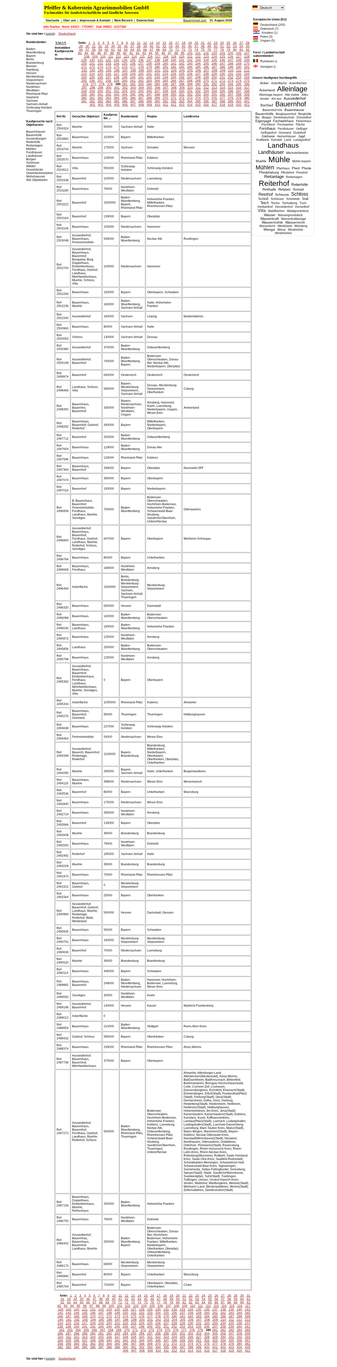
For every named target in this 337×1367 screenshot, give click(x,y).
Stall (305, 199)
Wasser (270, 215)
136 (141, 60)
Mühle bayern (301, 161)
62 (119, 49)
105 (230, 53)
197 (125, 70)
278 (101, 84)
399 (230, 101)
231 (230, 74)
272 (222, 80)
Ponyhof (301, 172)
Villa (262, 211)
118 (166, 56)
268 (190, 80)
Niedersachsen (36, 83)
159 (157, 63)
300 (108, 87)
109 (95, 56)
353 (198, 94)
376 (214, 98)
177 (133, 67)
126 (230, 56)
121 (190, 56)
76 (209, 49)
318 (84, 91)
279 (110, 84)
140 (173, 60)
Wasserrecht (295, 222)
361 (92, 98)
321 (108, 91)
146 (222, 60)
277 (93, 84)
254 (246, 77)
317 (246, 87)
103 (214, 53)
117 (158, 56)
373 (190, 98)
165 (206, 63)
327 (157, 91)
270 (206, 80)
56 (80, 49)
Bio (257, 117)
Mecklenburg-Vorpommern (35, 78)
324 (133, 91)
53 (234, 46)
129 (84, 60)
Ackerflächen (298, 83)
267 (181, 80)
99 (182, 53)
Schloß (263, 199)
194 (100, 70)
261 (133, 80)
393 (181, 101)
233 (246, 74)
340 (92, 94)
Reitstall (298, 189)
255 (84, 80)
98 (176, 53)
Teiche (275, 203)
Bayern (31, 56)
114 (134, 56)
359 (246, 94)
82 (247, 49)
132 (108, 60)
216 (108, 74)
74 (196, 49)
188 (222, 67)
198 (133, 70)
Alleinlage (292, 89)
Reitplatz (284, 189)
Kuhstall (276, 140)
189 (230, 67)
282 (133, 84)
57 (87, 49)
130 (92, 60)
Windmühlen (283, 233)
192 (84, 70)
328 (165, 91)
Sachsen (32, 100)
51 (222, 46)
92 (137, 53)
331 (190, 91)
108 (86, 56)
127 (238, 56)
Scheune (282, 194)
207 (206, 70)
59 (100, 49)
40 (151, 46)
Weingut (269, 229)
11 (138, 43)
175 (116, 67)
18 (183, 43)
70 (170, 49)
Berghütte (304, 114)
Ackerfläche (279, 83)
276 (85, 84)
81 (241, 49)
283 (141, 84)
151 (92, 63)
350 (173, 94)
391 (165, 101)
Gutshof (299, 132)
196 (116, 70)
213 (84, 74)
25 (228, 43)
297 (84, 87)
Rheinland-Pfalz (37, 94)
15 (164, 43)
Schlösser (277, 199)
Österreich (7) (268, 29)
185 (198, 67)
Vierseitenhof (284, 207)
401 (246, 101)
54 (241, 46)
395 (198, 101)
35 (119, 46)
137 (149, 60)
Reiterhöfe (299, 184)
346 (141, 94)
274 (238, 80)
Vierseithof (302, 207)
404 (108, 105)
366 (133, 98)
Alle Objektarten (37, 180)
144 (206, 60)
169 (238, 63)
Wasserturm (267, 226)
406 (125, 105)
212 (246, 70)
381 (84, 101)
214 (92, 74)
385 (116, 101)
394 (190, 101)
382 (92, 101)
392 (173, 101)
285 (157, 84)
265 (165, 80)
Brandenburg (35, 62)
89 (118, 53)
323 (124, 91)
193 (92, 70)
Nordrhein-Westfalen (33, 88)
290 (198, 84)
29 (80, 46)
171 (84, 67)
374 (198, 98)
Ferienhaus (303, 121)
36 (125, 46)
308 (173, 87)
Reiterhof (274, 183)
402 (92, 105)
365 (124, 98)
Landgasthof (301, 140)
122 (198, 56)
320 (100, 91)
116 (150, 56)
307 (165, 87)
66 (145, 49)
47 (196, 46)
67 (151, 49)
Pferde (306, 168)
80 (234, 49)
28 (247, 43)
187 (214, 67)
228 (206, 74)
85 (92, 53)
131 (100, 60)
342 (108, 94)
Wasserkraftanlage (293, 219)
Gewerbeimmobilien (39, 173)
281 (124, 84)
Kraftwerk (262, 140)
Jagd (301, 136)
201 (157, 70)
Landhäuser (271, 152)
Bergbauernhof (286, 114)
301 (116, 87)
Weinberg (300, 226)
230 (222, 74)
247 (190, 77)
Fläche (300, 124)
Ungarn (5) (266, 40)
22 (209, 43)
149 (246, 60)
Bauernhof (290, 104)
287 (173, 84)
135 (133, 60)
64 (132, 49)
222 (157, 74)
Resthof (266, 194)
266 (173, 80)
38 (138, 46)
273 (230, 80)
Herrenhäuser (286, 136)
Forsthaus (267, 128)
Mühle (279, 159)
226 (190, 74)
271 (214, 80)
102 (206, 53)
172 (92, 67)
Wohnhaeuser (35, 176)
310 (190, 87)
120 (181, 56)
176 (124, 67)
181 (165, 67)
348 (157, 94)
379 (238, 98)
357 (230, 94)
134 (124, 60)
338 (246, 91)
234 (84, 77)
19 (189, 43)
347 (149, 94)
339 (84, 94)
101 (198, 53)
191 (246, 67)
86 (99, 53)
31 (93, 46)
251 (222, 77)
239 (124, 77)
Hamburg (32, 69)
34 (113, 46)
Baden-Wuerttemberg (35, 50)
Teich (264, 203)
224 (173, 74)
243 (157, 77)
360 (84, 98)
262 (141, 80)
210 (230, 70)
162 (181, 63)
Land (287, 140)
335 (222, 91)
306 (157, 87)
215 (100, 74)
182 (173, 67)
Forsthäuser (286, 128)
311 (198, 87)
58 (93, 49)
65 (138, 49)
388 (141, 101)
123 (206, 56)
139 (165, 60)
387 (133, 101)
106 (238, 53)
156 (133, 63)
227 (198, 74)
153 (108, 63)
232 (238, 74)
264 (157, 80)
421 (246, 105)
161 (173, 63)
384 (108, 101)
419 (230, 105)
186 (206, 67)
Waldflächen (276, 211)
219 (133, 74)
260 (124, 80)
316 (238, 87)
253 (238, 77)
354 (206, 94)
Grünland (285, 132)
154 (116, 63)
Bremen (31, 66)
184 (190, 67)
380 (246, 98)
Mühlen (265, 167)
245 (173, 77)
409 (149, 105)
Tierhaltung (289, 203)
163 (190, 63)
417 (214, 105)
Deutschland (66, 33)
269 (198, 80)
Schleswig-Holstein (39, 107)
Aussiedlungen (36, 138)
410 (157, 105)
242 (149, 77)
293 (222, 84)
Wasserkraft (269, 219)
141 (181, 60)
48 (202, 46)
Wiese (281, 229)
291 (206, 84)
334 (214, 91)
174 (108, 67)
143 (198, 60)
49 (209, 46)
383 (100, 101)
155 (124, 63)
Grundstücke (34, 169)
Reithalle (269, 189)
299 (100, 87)
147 (230, 60)
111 (111, 56)
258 (108, 80)
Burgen (31, 159)
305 (149, 87)
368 (149, 98)
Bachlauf (267, 105)
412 (173, 105)
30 (87, 46)
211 (239, 70)
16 (170, 43)
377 (222, 98)
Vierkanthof (265, 207)
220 (141, 74)
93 (144, 53)
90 (124, 53)
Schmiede (293, 199)
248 (198, 77)
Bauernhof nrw (272, 110)
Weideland (285, 226)
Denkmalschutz (284, 117)
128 (246, 56)
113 (126, 56)
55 (247, 46)
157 (141, 63)
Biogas (266, 117)
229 (214, 74)
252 (230, 77)
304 (141, 87)
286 (165, 84)
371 (173, 98)
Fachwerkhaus (283, 121)
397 (214, 101)
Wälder (31, 166)
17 (177, 43)
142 (190, 60)
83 (79, 53)
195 (108, 70)
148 (238, 60)
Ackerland (267, 90)
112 (118, 56)
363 (108, 98)
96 (163, 53)
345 (133, 94)
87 (105, 53)
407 (133, 105)
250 (214, 77)
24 (222, 43)
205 (190, 70)
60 (106, 49)
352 (190, 94)
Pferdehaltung (269, 172)
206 (198, 70)
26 (234, 43)
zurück (50, 33)
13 (151, 43)
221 (149, 74)
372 (181, 98)
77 (215, 49)
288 (181, 84)
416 (206, 105)
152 (100, 63)
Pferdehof (287, 172)
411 (165, 105)
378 (230, 98)
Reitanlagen (294, 177)
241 (141, 77)
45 (183, 46)
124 (214, 56)
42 (164, 46)
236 (100, 77)
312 (206, 87)
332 (198, 91)
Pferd (296, 168)
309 (182, 87)
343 (116, 94)
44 (177, 46)
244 (165, 77)
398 (222, 101)
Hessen (31, 73)
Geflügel (301, 128)
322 (116, 91)
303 (133, 87)
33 (106, 46)
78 (222, 49)
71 (177, 49)
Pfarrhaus (283, 168)
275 (246, 80)
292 (214, 84)
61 (113, 49)
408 (141, 105)
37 (132, 46)
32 (100, 46)
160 (165, 63)
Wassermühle (272, 222)
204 (182, 70)
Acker (264, 83)
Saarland (32, 97)
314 (222, 87)
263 (149, 80)
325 (141, 91)
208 (214, 70)
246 (181, 77)
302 (125, 87)
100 (190, 53)
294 (230, 84)
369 (157, 98)
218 (124, 74)
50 (215, 46)
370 (165, 98)
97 (169, 53)
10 (132, 43)
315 (230, 87)
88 (112, 53)
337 (238, 91)
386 (124, 101)
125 (222, 56)
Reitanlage (274, 176)
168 (230, 63)
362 (100, 98)
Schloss (299, 194)
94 (150, 53)
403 (100, 105)
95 (156, 53)
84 (86, 53)
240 (133, 77)
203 (173, 70)
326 (149, 91)
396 (206, 101)
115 (142, 56)
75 (202, 49)
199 (141, 70)
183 (181, 67)
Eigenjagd (263, 121)
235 (92, 77)
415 (198, 105)
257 (100, 80)
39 (145, 46)
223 (165, 74)
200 (149, 70)
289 (190, 84)
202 (165, 70)
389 (149, 101)
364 (116, 98)
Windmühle (295, 229)
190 (238, 67)
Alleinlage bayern (271, 94)
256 (92, 80)
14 (157, 43)
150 (84, 63)
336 (230, 91)
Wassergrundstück (290, 215)
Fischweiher (285, 124)
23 (215, 43)
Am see (276, 98)
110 (103, 56)
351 (181, 94)
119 (173, 56)
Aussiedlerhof (295, 98)
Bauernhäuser (294, 110)
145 (214, 60)
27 (241, 43)
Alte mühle (292, 94)
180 (157, 67)
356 (222, 94)
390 (157, 101)
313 (214, 87)
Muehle (261, 161)
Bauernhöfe (264, 114)
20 (196, 43)
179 (149, 67)
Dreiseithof (304, 117)
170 (246, 63)
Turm (303, 203)
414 (190, 105)
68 (157, 49)
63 (125, 49)
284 (149, 84)
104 (222, 53)
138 (157, 60)
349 (165, 94)
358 (238, 94)
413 (181, 105)
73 (189, 49)
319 (92, 91)
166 (214, 63)
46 (189, 46)
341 (100, 94)
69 (164, 49)
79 (228, 49)
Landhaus (283, 145)
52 (228, 46)
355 (214, 94)
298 (92, 87)
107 (246, 53)
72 (183, 49)
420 (238, 105)
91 (131, 53)
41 (157, 46)
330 (181, 91)
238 (116, 77)
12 (145, 43)
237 (108, 77)
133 (116, 60)
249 (206, 77)
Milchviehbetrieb (297, 153)
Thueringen (34, 111)
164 (198, 63)
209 (222, 70)
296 (246, 84)
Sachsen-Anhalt (37, 104)
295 (238, 84)
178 (141, 67)
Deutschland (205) (271, 25)
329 (173, 91)
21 (202, 43)
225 (181, 74)
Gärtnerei (268, 136)
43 (170, 46)
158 (149, 63)
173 (100, 67)
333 (206, 91)
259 (116, 80)
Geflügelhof (268, 132)
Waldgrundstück (298, 211)
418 (222, 105)
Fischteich (268, 124)
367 (141, 98)
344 (124, 94)
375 (206, 98)
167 (222, 63)
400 (238, 101)
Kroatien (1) (269, 32)
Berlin (30, 59)
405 (116, 105)
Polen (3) (265, 36)
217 (116, 74)
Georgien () (267, 66)
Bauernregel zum (194, 20)
